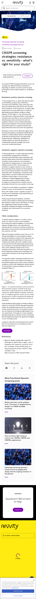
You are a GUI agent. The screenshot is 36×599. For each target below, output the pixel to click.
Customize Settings (18, 595)
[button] (30, 3)
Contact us (18, 510)
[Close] (34, 580)
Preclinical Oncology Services (13, 45)
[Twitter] (29, 368)
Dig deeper (7, 331)
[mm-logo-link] (18, 2)
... (2, 16)
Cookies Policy (15, 587)
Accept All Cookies (18, 591)
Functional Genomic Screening (13, 42)
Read (6, 412)
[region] (18, 588)
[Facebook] (14, 368)
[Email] (6, 368)
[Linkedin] (22, 368)
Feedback (27, 76)
